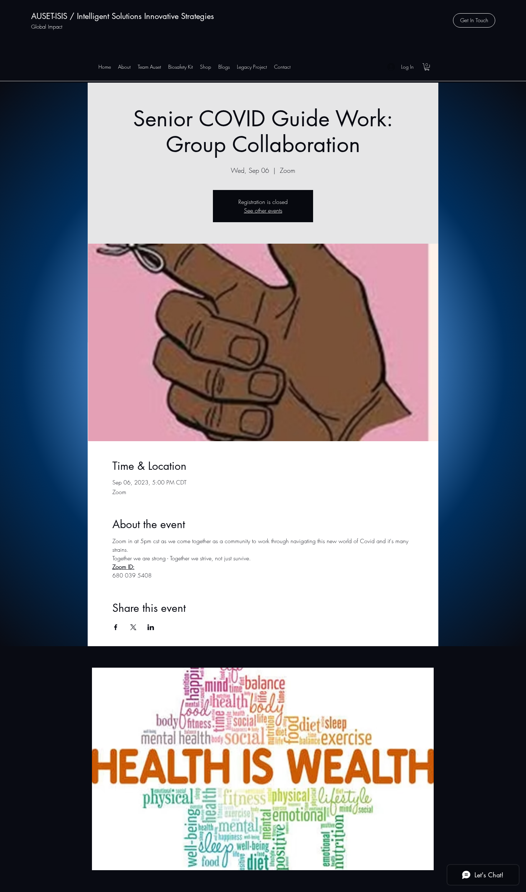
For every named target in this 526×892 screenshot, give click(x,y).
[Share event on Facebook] (115, 627)
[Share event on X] (133, 627)
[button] (474, 20)
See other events (263, 210)
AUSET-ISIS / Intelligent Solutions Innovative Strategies (122, 16)
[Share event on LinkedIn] (150, 627)
